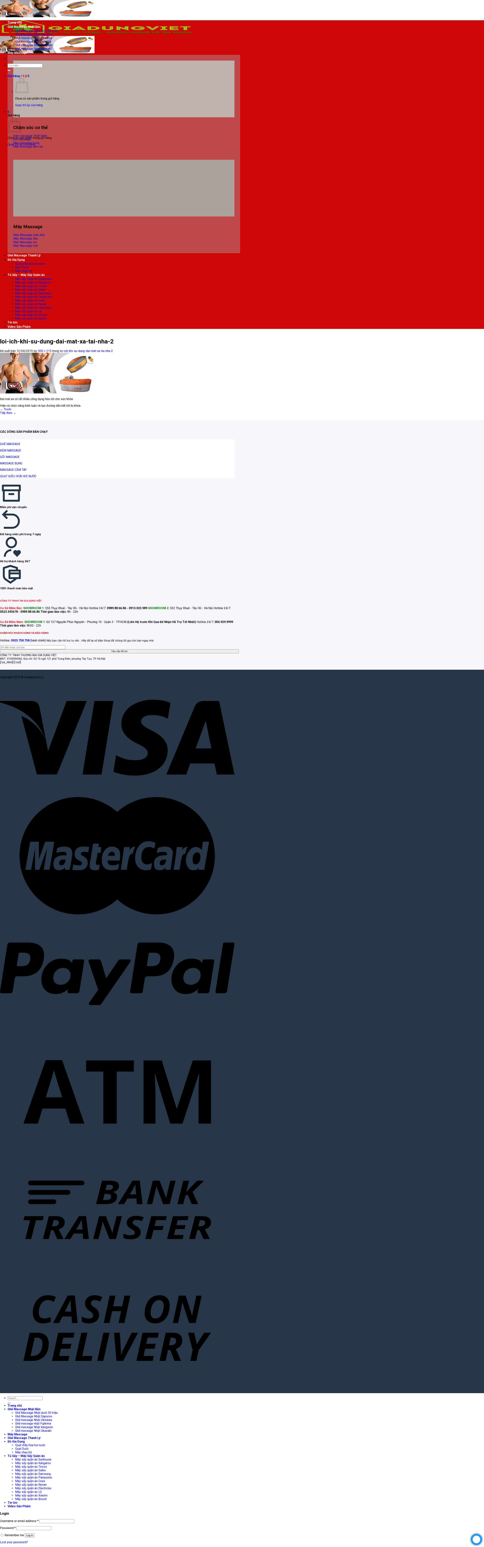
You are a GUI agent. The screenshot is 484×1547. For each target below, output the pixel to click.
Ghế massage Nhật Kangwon (34, 45)
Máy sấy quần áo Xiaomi (31, 315)
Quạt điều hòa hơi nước (30, 263)
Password (8, 1528)
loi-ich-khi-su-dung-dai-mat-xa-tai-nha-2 (86, 351)
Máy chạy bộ (23, 271)
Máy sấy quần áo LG (28, 311)
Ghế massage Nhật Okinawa (33, 38)
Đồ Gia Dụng (16, 260)
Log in (29, 1535)
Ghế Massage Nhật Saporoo (33, 34)
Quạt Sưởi (21, 267)
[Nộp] (9, 70)
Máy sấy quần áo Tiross (31, 286)
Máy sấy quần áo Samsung (33, 293)
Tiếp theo (8, 413)
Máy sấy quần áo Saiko (30, 289)
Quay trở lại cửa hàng (29, 105)
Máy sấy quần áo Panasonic (33, 297)
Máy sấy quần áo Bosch (31, 318)
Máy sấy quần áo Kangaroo (33, 282)
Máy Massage (17, 52)
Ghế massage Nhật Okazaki (33, 49)
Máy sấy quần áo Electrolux (33, 307)
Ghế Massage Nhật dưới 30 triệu (36, 31)
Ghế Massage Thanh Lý (24, 255)
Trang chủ (15, 22)
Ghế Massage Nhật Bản (24, 27)
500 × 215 (44, 351)
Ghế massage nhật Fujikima (33, 41)
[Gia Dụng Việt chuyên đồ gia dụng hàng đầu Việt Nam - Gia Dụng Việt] (96, 34)
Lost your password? (14, 1542)
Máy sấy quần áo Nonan (31, 304)
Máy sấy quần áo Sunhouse (33, 279)
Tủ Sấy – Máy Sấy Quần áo (26, 275)
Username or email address (19, 1521)
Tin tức (13, 322)
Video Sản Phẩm (19, 327)
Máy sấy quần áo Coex (30, 300)
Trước (5, 409)
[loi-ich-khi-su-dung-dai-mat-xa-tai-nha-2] (47, 392)
